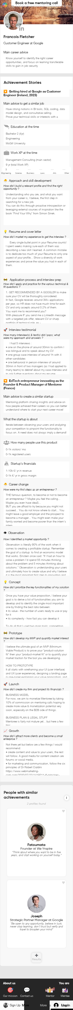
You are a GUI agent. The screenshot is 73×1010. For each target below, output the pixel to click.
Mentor (50, 995)
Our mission (10, 995)
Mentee (65, 995)
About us (9, 983)
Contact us (26, 995)
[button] (66, 798)
